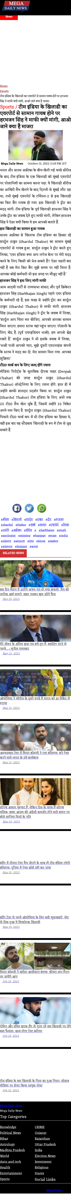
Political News (10, 1133)
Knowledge (8, 1127)
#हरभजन (59, 519)
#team (52, 535)
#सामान (42, 524)
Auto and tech (10, 1162)
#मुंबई (32, 524)
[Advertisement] (35, 57)
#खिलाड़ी (16, 519)
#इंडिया (5, 519)
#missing (24, 535)
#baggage (39, 535)
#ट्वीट (48, 519)
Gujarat (40, 1133)
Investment (43, 1162)
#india (63, 535)
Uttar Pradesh (45, 1144)
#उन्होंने (5, 530)
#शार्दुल (28, 519)
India (38, 1150)
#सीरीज (28, 530)
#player (6, 541)
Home (4, 86)
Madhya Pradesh (12, 1150)
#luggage (21, 546)
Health (5, 1167)
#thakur (20, 524)
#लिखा (65, 524)
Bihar (4, 1139)
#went (34, 546)
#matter (53, 541)
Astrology (7, 1144)
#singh (61, 530)
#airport (19, 541)
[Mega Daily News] (16, 12)
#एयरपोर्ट (54, 524)
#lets (30, 541)
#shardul (7, 524)
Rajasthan (42, 1139)
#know (40, 541)
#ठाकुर (39, 519)
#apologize (8, 535)
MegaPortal (54, 1190)
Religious (41, 1167)
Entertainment (11, 1173)
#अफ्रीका (16, 530)
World (4, 1156)
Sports (4, 91)
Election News (45, 1156)
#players (6, 546)
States (39, 1173)
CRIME (40, 1127)
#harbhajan (46, 530)
